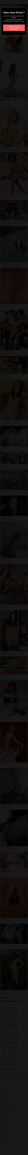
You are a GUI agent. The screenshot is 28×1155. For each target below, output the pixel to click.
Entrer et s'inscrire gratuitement (14, 28)
